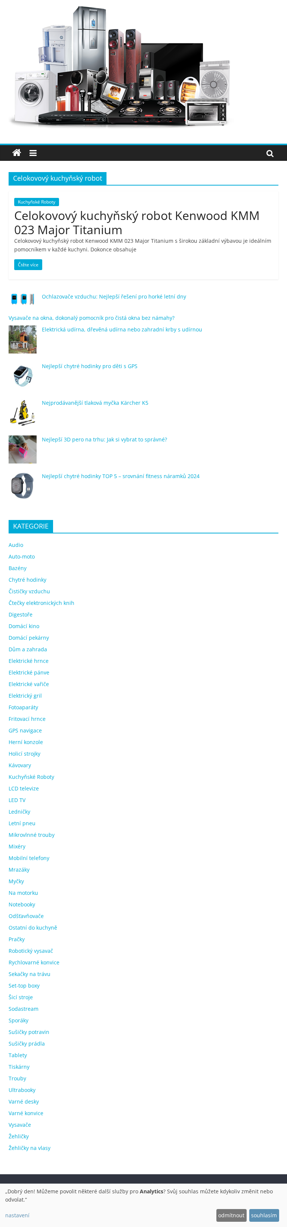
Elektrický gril (25, 695)
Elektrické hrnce (29, 660)
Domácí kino (24, 626)
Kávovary (20, 765)
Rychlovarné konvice (34, 962)
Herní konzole (26, 742)
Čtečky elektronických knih (41, 602)
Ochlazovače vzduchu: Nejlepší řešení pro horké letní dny (114, 296)
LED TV (17, 800)
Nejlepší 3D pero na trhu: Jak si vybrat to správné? (104, 439)
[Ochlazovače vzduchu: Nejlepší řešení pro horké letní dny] (23, 302)
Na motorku (23, 892)
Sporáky (18, 1020)
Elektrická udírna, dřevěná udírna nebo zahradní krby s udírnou (122, 329)
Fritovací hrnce (27, 718)
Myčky (16, 881)
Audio (16, 544)
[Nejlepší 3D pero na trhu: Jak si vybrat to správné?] (23, 452)
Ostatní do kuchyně (33, 927)
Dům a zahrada (28, 649)
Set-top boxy (24, 985)
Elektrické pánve (29, 672)
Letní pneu (22, 823)
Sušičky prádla (27, 1043)
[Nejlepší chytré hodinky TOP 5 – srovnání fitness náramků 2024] (23, 489)
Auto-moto (22, 556)
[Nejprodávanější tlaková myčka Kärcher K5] (23, 416)
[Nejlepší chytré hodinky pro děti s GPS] (23, 379)
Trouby (17, 1078)
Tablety (18, 1055)
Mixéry (17, 846)
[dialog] (143, 1205)
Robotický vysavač (31, 950)
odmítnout (231, 1215)
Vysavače (20, 1124)
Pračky (17, 939)
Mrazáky (19, 869)
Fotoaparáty (23, 707)
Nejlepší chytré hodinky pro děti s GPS (90, 366)
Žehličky (19, 1136)
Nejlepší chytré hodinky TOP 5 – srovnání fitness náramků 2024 (121, 476)
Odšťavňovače (26, 916)
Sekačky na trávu (29, 973)
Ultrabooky (22, 1089)
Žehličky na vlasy (29, 1147)
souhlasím (264, 1215)
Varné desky (24, 1101)
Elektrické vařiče (29, 684)
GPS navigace (25, 730)
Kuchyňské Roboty (36, 202)
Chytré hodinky (27, 579)
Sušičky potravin (29, 1031)
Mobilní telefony (29, 858)
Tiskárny (19, 1066)
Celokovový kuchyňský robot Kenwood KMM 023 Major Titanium (137, 222)
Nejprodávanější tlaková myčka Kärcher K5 (95, 402)
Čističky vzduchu (29, 591)
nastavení (17, 1215)
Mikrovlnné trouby (32, 834)
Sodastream (23, 1008)
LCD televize (24, 788)
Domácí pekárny (29, 637)
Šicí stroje (21, 997)
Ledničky (19, 811)
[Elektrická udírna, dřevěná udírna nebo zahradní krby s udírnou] (23, 342)
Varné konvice (26, 1113)
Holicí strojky (24, 753)
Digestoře (21, 614)
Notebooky (22, 904)
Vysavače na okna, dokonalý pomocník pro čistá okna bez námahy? (92, 317)
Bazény (18, 568)
